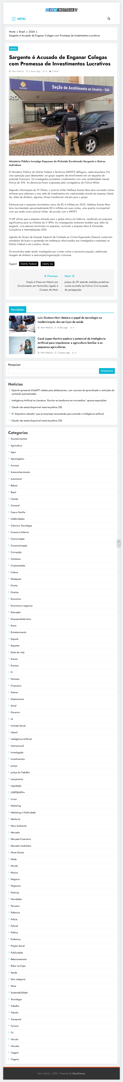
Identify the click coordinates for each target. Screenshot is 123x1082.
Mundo (14, 866)
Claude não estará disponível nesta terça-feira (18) (37, 407)
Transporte (16, 1019)
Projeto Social (18, 946)
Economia (16, 599)
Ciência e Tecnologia (21, 525)
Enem (13, 625)
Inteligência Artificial (21, 739)
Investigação (17, 752)
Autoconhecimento (20, 472)
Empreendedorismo (21, 619)
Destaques (16, 579)
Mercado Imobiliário (21, 846)
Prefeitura (15, 939)
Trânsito (14, 1012)
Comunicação (18, 539)
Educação (15, 612)
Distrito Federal (28, 264)
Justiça (14, 766)
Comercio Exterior (20, 532)
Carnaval (15, 505)
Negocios (16, 886)
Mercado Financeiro (21, 839)
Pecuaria (15, 906)
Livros (14, 799)
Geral (13, 705)
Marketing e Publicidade (23, 812)
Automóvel (16, 479)
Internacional (17, 746)
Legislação (16, 786)
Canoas (14, 499)
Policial (14, 926)
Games (14, 692)
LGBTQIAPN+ (18, 792)
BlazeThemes (79, 1073)
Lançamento (17, 779)
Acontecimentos (19, 439)
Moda (13, 859)
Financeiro (16, 686)
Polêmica (15, 912)
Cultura (14, 572)
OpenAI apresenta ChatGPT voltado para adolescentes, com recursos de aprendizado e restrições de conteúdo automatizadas (63, 392)
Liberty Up (47, 264)
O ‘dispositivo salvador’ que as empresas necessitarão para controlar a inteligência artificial (58, 414)
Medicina (15, 819)
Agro (13, 452)
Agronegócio (17, 459)
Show (13, 986)
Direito (14, 585)
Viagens (15, 1059)
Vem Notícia (18, 71)
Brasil (13, 48)
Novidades (16, 899)
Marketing (16, 806)
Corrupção (16, 552)
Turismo (15, 1026)
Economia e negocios (22, 605)
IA (12, 719)
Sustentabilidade (19, 992)
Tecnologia (16, 999)
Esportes (15, 645)
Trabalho (15, 1006)
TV (12, 1032)
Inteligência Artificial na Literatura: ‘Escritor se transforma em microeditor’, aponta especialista (59, 400)
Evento (14, 659)
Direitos (15, 592)
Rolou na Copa (18, 966)
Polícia (14, 919)
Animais (15, 465)
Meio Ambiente (19, 826)
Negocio (15, 879)
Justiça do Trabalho (20, 772)
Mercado (15, 832)
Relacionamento (19, 959)
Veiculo (14, 1039)
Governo (15, 712)
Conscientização (19, 545)
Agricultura (16, 445)
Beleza (14, 485)
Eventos (15, 665)
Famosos (15, 679)
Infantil (14, 732)
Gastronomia (17, 699)
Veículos (15, 1046)
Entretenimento (18, 632)
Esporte (14, 639)
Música (14, 872)
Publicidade (17, 952)
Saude (14, 972)
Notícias (15, 892)
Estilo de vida (17, 652)
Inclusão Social (18, 725)
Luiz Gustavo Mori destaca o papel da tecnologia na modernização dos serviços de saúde (70, 320)
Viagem (15, 1052)
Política (14, 932)
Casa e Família (18, 512)
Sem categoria (18, 979)
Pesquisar (14, 365)
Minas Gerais (17, 852)
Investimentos (18, 759)
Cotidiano (16, 559)
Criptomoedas (18, 565)
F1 (12, 672)
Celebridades (18, 519)
